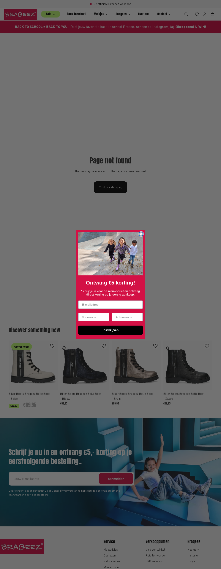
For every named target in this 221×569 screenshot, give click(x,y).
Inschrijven (110, 330)
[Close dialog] (141, 234)
